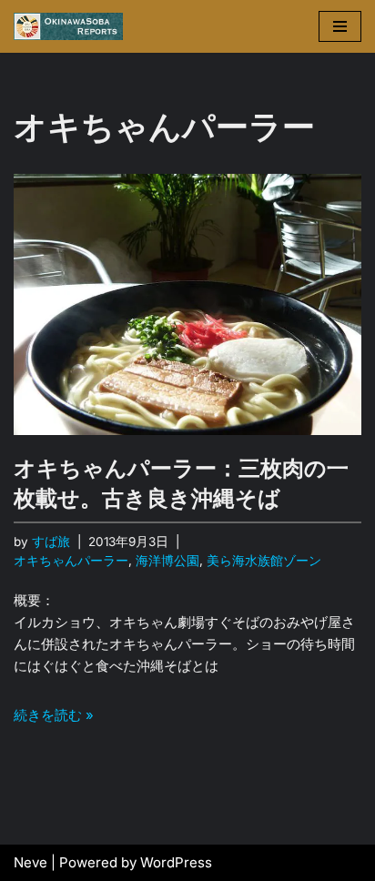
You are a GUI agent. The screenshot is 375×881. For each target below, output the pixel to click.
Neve (30, 862)
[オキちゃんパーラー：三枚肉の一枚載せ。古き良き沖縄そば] (187, 304)
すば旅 (51, 541)
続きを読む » (54, 715)
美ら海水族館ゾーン (264, 560)
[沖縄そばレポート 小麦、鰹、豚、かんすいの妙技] (68, 26)
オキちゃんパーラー (71, 560)
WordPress (176, 862)
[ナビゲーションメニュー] (340, 26)
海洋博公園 (167, 560)
